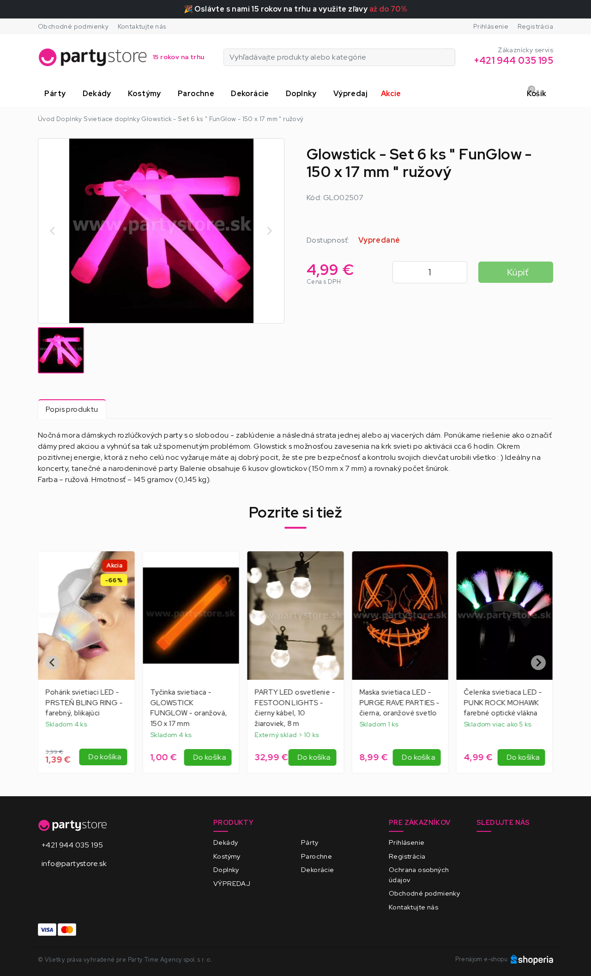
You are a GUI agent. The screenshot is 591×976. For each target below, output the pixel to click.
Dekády (225, 842)
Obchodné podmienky (73, 26)
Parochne (316, 856)
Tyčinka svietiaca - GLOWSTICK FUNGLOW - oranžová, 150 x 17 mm (84, 708)
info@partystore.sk (74, 863)
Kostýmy (227, 856)
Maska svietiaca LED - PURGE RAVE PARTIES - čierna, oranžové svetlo (295, 703)
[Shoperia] (532, 959)
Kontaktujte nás (142, 26)
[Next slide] (269, 230)
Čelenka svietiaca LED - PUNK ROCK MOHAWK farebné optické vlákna (398, 703)
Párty (309, 842)
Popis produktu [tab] (72, 409)
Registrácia (535, 26)
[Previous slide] (53, 230)
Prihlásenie (490, 26)
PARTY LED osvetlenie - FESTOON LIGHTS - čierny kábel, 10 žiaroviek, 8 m (190, 708)
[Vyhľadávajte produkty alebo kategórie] (449, 57)
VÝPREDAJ (231, 883)
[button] (57, 94)
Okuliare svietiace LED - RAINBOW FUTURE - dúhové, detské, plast (503, 703)
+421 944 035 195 (72, 845)
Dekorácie (317, 869)
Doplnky (226, 869)
